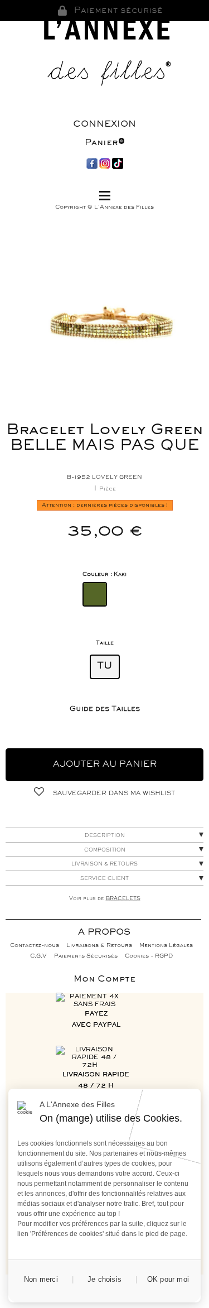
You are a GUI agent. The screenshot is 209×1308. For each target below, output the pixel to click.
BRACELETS (123, 899)
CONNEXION (104, 124)
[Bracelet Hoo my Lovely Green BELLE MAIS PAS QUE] (111, 319)
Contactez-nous (34, 945)
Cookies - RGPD (149, 956)
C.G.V (38, 956)
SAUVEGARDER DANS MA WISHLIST (113, 793)
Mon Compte (104, 979)
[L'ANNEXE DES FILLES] (104, 55)
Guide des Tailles (105, 709)
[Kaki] (94, 594)
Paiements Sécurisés (86, 956)
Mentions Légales (166, 945)
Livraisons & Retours (99, 945)
